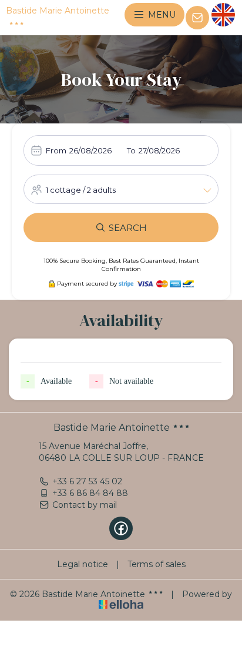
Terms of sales (156, 564)
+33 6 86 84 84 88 (90, 493)
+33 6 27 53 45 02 (87, 481)
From (56, 150)
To (131, 150)
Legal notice (82, 564)
